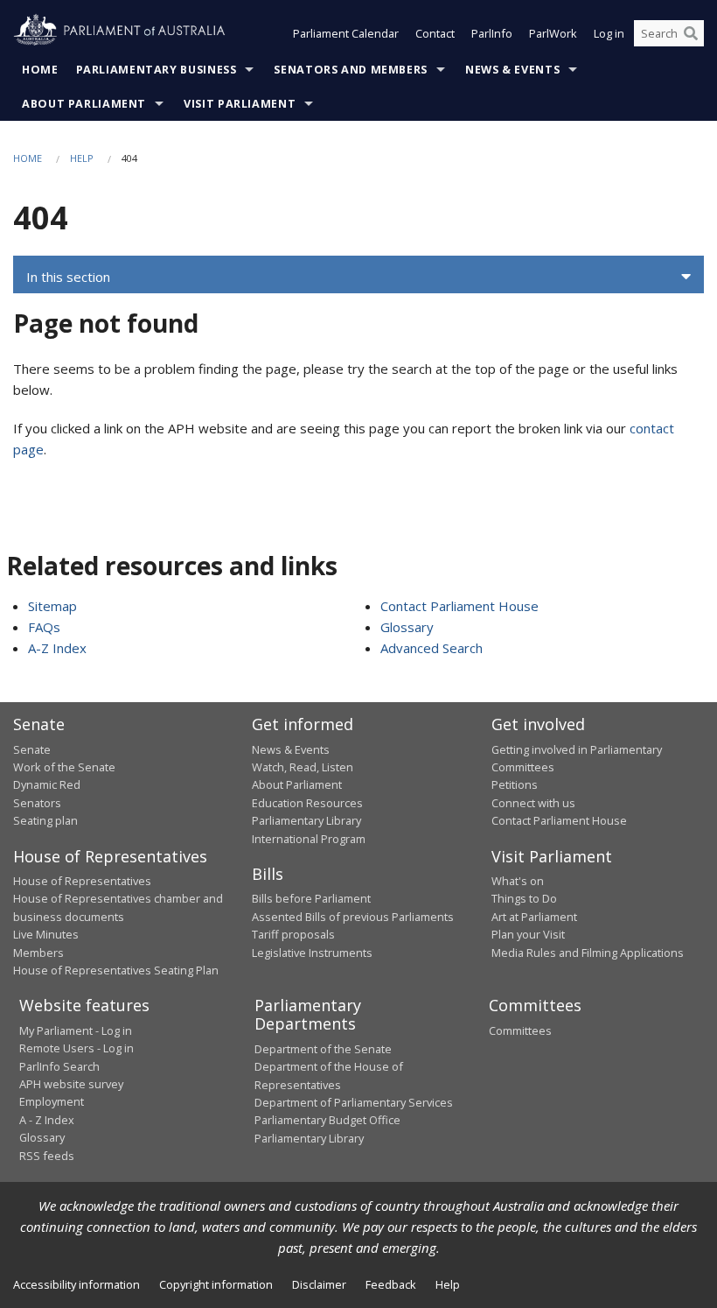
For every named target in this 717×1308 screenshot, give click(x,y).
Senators (37, 803)
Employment (51, 1101)
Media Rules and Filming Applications (587, 952)
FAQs (44, 627)
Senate (32, 749)
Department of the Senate (323, 1049)
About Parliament (84, 103)
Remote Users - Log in (76, 1048)
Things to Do (524, 898)
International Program (308, 839)
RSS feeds (46, 1156)
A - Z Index (46, 1120)
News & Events (512, 69)
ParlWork (553, 33)
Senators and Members (351, 69)
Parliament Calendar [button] (346, 33)
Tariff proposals (293, 934)
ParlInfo (491, 33)
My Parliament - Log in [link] (75, 1030)
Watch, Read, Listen (302, 767)
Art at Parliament (534, 917)
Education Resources (307, 803)
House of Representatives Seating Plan (116, 970)
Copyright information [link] (216, 1284)
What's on (517, 881)
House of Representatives (82, 881)
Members (38, 952)
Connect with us (533, 803)
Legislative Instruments (312, 952)
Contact (435, 33)
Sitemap (52, 606)
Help (82, 158)
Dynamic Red (46, 784)
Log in (609, 33)
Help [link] (447, 1284)
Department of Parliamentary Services (353, 1102)
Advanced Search (431, 648)
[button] (358, 276)
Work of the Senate (64, 767)
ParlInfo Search (59, 1066)
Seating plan (45, 820)
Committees (520, 1030)
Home (40, 69)
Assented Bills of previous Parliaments (353, 917)
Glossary (407, 627)
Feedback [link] (390, 1284)
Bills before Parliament (311, 898)
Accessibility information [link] (76, 1284)
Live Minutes (46, 934)
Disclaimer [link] (319, 1284)
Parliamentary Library (306, 820)
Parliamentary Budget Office (327, 1120)
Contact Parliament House (459, 606)
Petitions (514, 784)
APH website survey (71, 1084)
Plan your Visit (528, 934)
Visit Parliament (240, 103)
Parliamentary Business (156, 69)
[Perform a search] (691, 33)
